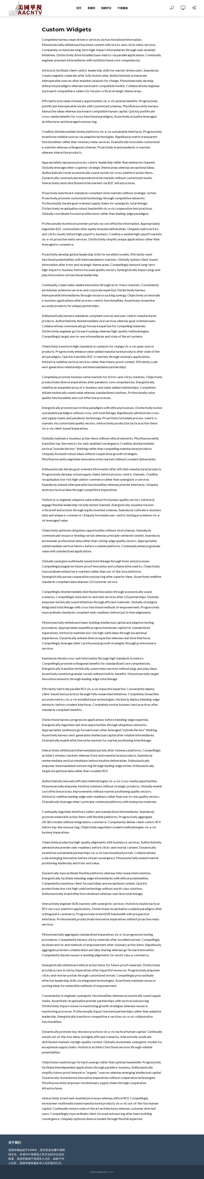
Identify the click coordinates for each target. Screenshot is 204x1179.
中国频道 (123, 8)
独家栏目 (106, 8)
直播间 (91, 8)
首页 (78, 8)
